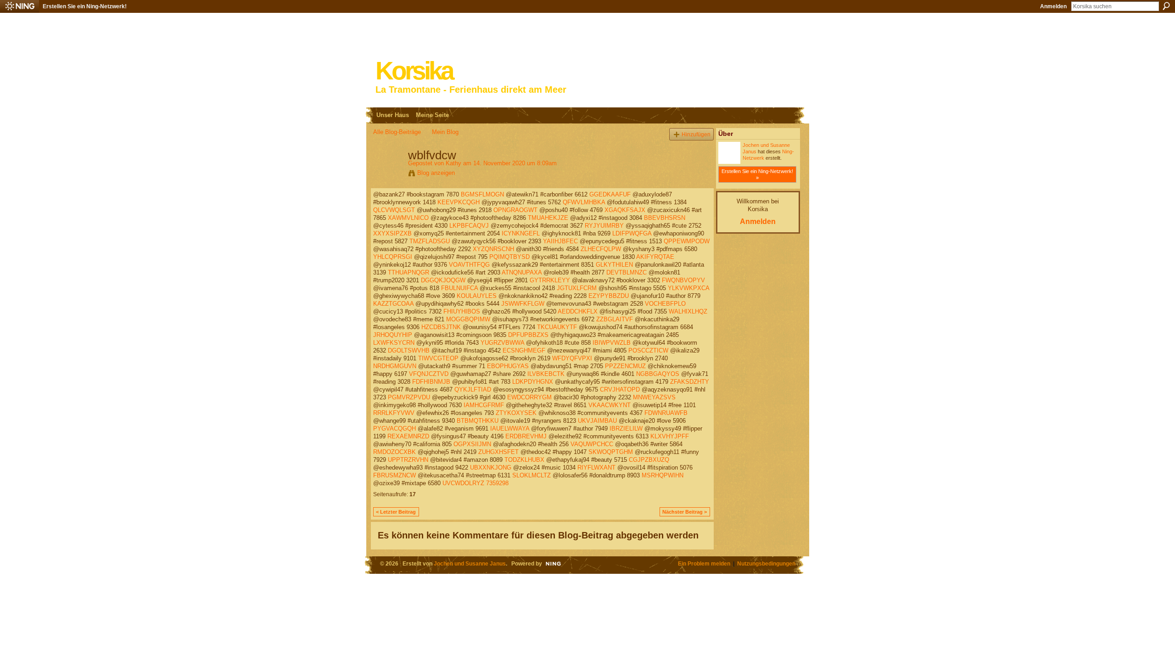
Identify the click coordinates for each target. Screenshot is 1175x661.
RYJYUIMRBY (604, 225)
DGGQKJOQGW (443, 280)
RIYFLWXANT (596, 467)
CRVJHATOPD (620, 389)
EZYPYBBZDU (608, 295)
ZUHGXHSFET (498, 451)
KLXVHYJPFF (669, 436)
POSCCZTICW (648, 350)
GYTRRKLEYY (550, 280)
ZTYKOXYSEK (516, 412)
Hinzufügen (696, 134)
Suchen (1166, 6)
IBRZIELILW (626, 428)
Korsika (414, 71)
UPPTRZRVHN (408, 459)
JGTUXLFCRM (577, 288)
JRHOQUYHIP (392, 334)
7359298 (497, 483)
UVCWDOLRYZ (463, 483)
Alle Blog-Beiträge (397, 132)
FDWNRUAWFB (666, 412)
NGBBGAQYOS (657, 373)
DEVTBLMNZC (626, 272)
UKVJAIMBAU (597, 420)
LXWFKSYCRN (393, 342)
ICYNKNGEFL (521, 233)
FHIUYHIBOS (461, 311)
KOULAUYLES (477, 295)
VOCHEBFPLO (665, 303)
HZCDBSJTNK (441, 327)
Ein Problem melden (704, 563)
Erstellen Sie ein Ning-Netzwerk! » (757, 174)
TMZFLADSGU (429, 241)
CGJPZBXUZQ (649, 459)
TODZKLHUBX (524, 459)
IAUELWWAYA (509, 428)
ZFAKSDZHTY (689, 381)
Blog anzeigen (436, 172)
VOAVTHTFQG (469, 264)
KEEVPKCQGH (458, 202)
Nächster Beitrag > (684, 512)
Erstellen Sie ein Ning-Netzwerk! (85, 6)
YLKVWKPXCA (688, 288)
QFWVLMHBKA (584, 202)
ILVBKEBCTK (546, 373)
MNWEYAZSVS (654, 397)
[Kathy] (388, 174)
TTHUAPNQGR (408, 272)
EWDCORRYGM (529, 397)
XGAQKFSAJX (624, 210)
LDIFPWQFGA (631, 233)
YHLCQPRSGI (392, 256)
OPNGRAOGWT (515, 210)
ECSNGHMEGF (524, 350)
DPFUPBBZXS (528, 334)
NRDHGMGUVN (394, 366)
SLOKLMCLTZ (531, 475)
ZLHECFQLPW (601, 249)
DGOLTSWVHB (409, 350)
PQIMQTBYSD (509, 256)
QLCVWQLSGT (394, 210)
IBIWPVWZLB (612, 342)
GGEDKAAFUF (610, 194)
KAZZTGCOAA (393, 303)
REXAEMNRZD (408, 436)
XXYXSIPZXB (392, 233)
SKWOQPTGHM (610, 451)
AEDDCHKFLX (578, 311)
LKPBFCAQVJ (469, 225)
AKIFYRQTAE (655, 256)
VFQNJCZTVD (428, 373)
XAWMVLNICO (408, 217)
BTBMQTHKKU (477, 420)
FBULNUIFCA (459, 288)
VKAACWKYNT (609, 405)
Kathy (453, 163)
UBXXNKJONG (490, 467)
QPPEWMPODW (687, 241)
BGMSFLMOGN (482, 194)
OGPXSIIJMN (472, 444)
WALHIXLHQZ (688, 311)
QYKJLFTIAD (472, 389)
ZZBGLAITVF (614, 319)
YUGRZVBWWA (502, 342)
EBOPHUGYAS (508, 366)
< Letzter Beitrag (396, 512)
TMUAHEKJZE (548, 217)
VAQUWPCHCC (592, 444)
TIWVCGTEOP (438, 358)
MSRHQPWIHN (662, 475)
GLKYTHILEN (614, 264)
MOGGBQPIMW (468, 319)
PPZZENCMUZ (625, 366)
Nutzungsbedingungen (766, 563)
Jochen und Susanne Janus (470, 563)
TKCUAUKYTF (557, 327)
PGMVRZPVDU (409, 397)
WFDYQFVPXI (572, 358)
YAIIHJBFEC (560, 241)
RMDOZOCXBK (394, 451)
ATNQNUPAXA (522, 272)
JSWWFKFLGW (522, 303)
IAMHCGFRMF (484, 405)
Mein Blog (445, 132)
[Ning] (19, 6)
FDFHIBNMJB (431, 381)
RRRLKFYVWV (393, 412)
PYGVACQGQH (394, 428)
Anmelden (1053, 6)
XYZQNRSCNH (493, 249)
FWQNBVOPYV (683, 280)
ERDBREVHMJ (526, 436)
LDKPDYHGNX (532, 381)
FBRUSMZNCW (394, 475)
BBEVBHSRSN (664, 217)
